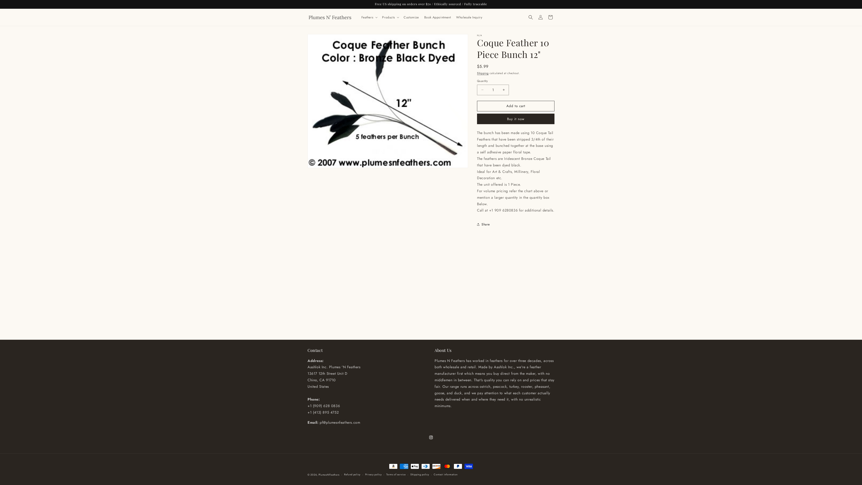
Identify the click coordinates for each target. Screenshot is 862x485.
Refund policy (352, 474)
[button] (369, 17)
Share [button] (486, 224)
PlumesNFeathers (329, 474)
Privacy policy (373, 474)
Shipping (483, 73)
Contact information (445, 474)
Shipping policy (419, 474)
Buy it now (515, 119)
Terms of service (396, 474)
